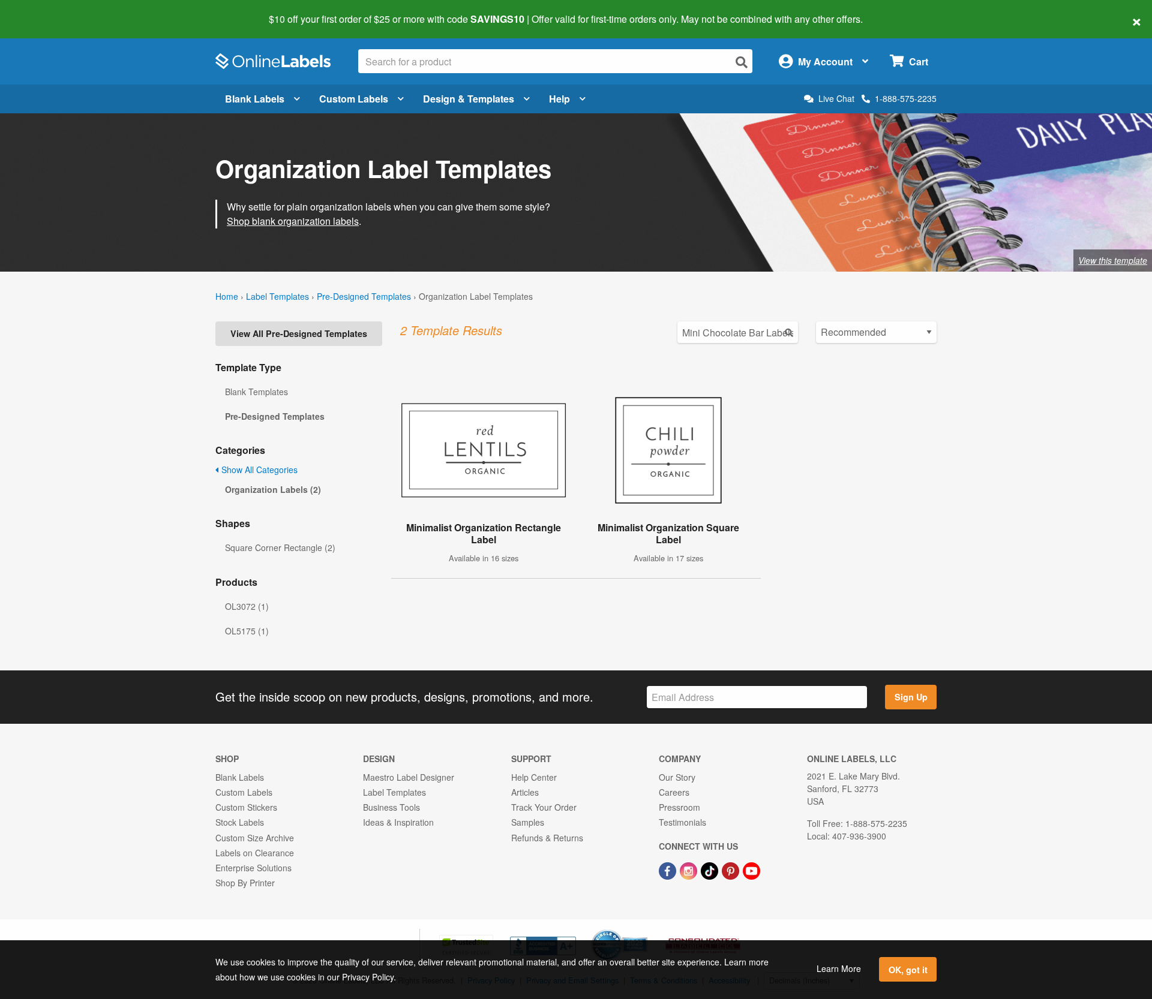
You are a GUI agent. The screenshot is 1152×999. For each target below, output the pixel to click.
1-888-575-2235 (906, 98)
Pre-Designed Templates (364, 296)
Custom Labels (353, 99)
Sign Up (911, 697)
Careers (674, 792)
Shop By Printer (245, 883)
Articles (525, 792)
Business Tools (391, 807)
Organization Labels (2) (273, 489)
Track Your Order (544, 807)
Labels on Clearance (254, 853)
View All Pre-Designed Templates (298, 333)
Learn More (839, 968)
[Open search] (741, 62)
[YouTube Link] (751, 869)
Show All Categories (258, 470)
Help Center (534, 777)
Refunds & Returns (547, 838)
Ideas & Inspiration (398, 822)
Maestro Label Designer (408, 777)
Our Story (677, 777)
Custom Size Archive (254, 838)
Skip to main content (43, 11)
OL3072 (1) (247, 606)
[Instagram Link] (690, 869)
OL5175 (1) (247, 631)
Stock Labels (239, 822)
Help (559, 99)
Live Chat (836, 98)
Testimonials (682, 822)
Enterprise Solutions (253, 868)
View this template (1112, 260)
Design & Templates (468, 99)
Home (226, 296)
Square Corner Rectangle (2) (280, 547)
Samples (527, 822)
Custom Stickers (246, 807)
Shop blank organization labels (293, 221)
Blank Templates (256, 392)
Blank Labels (254, 99)
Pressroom (679, 807)
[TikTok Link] (711, 869)
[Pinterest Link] (732, 869)
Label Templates (277, 296)
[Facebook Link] (669, 869)
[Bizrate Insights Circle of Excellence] (643, 930)
